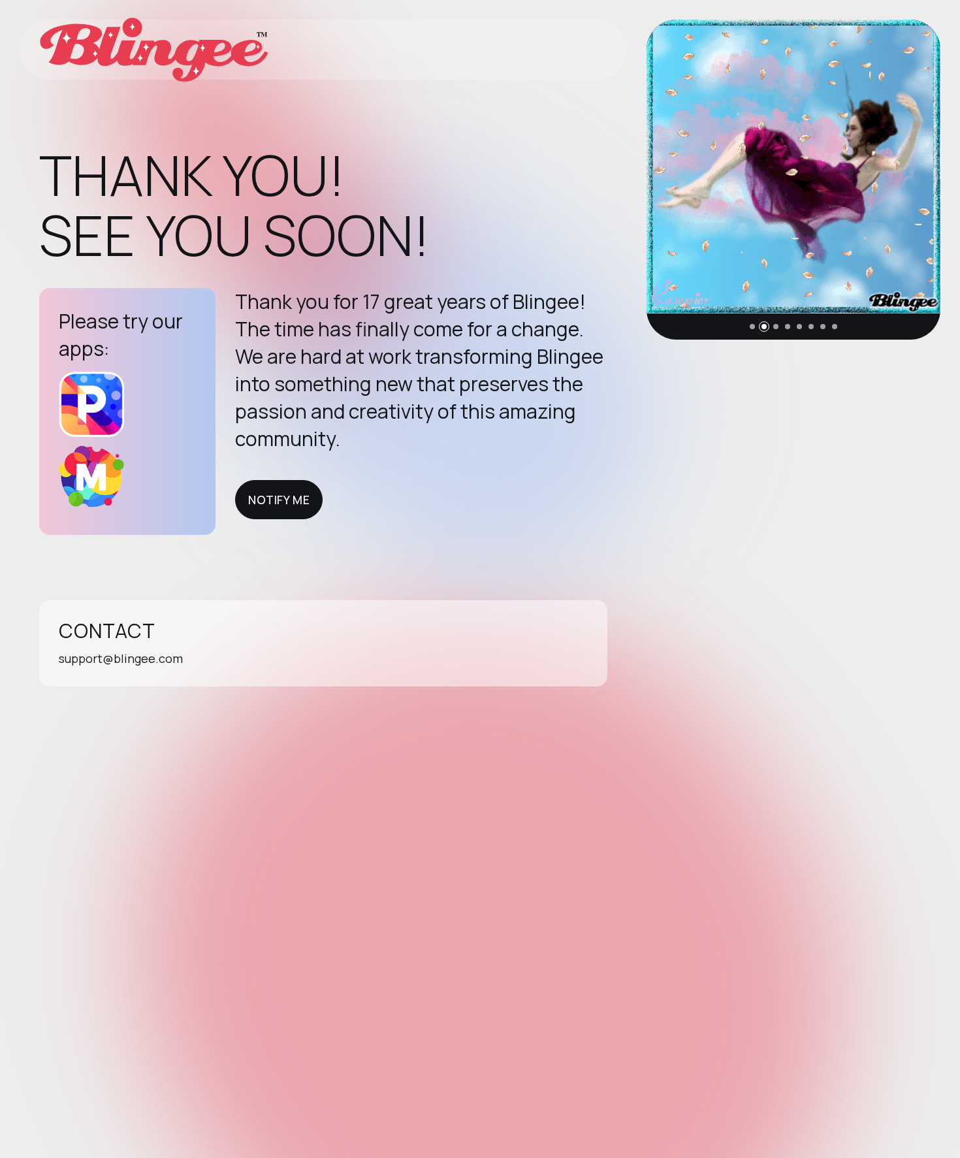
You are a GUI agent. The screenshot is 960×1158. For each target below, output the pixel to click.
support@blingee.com (121, 658)
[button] (752, 326)
